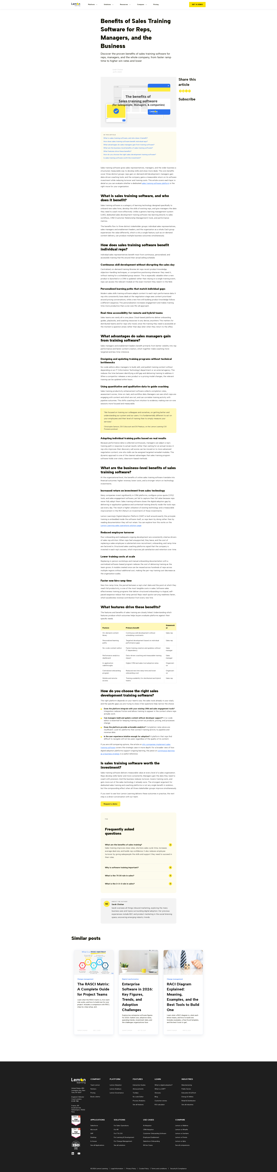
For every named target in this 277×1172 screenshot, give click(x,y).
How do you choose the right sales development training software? (129, 154)
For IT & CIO (118, 1133)
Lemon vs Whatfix (181, 1129)
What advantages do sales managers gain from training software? (129, 145)
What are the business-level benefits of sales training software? (128, 148)
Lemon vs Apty (180, 1141)
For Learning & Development (124, 1137)
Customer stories (161, 1101)
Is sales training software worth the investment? (122, 158)
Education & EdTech (189, 1093)
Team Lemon (95, 1085)
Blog (156, 1097)
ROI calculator (160, 1105)
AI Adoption (147, 1125)
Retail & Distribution (189, 1101)
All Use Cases (148, 1145)
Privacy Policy (131, 1169)
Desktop (93, 1137)
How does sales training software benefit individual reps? (125, 141)
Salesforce (94, 1125)
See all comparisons (182, 1145)
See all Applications (97, 1145)
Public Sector (186, 1089)
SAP (91, 1133)
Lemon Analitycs (115, 1089)
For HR (116, 1129)
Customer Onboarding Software (154, 1133)
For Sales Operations (121, 1125)
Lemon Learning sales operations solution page (121, 525)
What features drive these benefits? (117, 151)
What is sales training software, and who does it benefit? (125, 138)
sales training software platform (155, 183)
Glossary (158, 1093)
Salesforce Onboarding (151, 1141)
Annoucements (138, 1089)
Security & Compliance (178, 1169)
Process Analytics (139, 1101)
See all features (138, 1105)
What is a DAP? (160, 1089)
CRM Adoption (148, 1129)
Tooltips (135, 1093)
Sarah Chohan (118, 70)
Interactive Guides (139, 1085)
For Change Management (123, 1141)
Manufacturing (187, 1085)
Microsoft (93, 1129)
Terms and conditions (159, 1169)
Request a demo (110, 804)
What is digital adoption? (163, 1085)
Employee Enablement (151, 1137)
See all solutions (119, 1145)
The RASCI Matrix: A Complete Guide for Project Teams (93, 989)
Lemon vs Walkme (181, 1125)
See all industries (187, 1105)
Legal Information (117, 1169)
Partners (93, 1089)
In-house (93, 1141)
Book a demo (95, 1097)
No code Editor (138, 1097)
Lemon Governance (117, 1093)
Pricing (92, 1093)
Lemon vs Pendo (181, 1137)
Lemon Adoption (116, 1085)
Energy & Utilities (187, 1097)
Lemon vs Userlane (182, 1133)
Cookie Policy (144, 1169)
